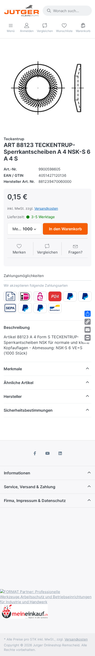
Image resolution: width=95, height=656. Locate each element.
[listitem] (47, 87)
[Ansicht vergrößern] (47, 87)
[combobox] (67, 11)
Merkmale (13, 368)
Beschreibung (17, 327)
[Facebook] (35, 453)
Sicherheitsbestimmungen (28, 410)
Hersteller (13, 396)
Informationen (17, 473)
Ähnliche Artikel (18, 382)
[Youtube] (47, 453)
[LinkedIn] (60, 453)
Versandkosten (46, 208)
